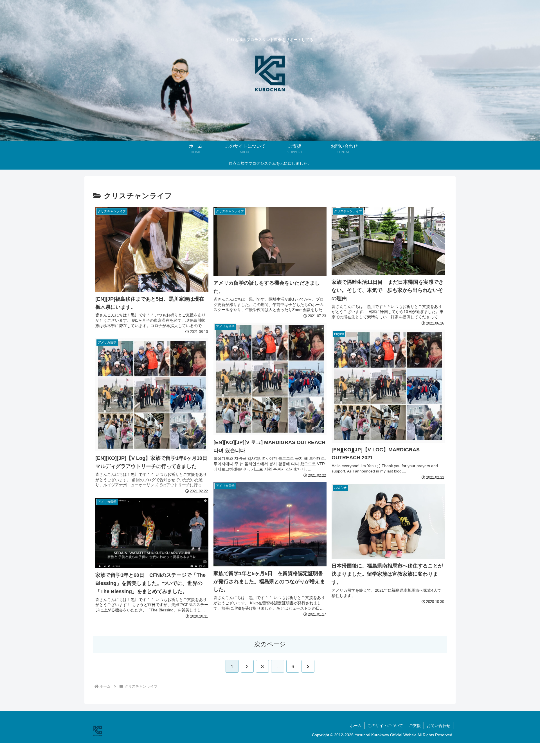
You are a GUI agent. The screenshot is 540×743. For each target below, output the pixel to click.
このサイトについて (385, 725)
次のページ (270, 644)
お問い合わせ (438, 725)
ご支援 (415, 725)
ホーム (356, 725)
